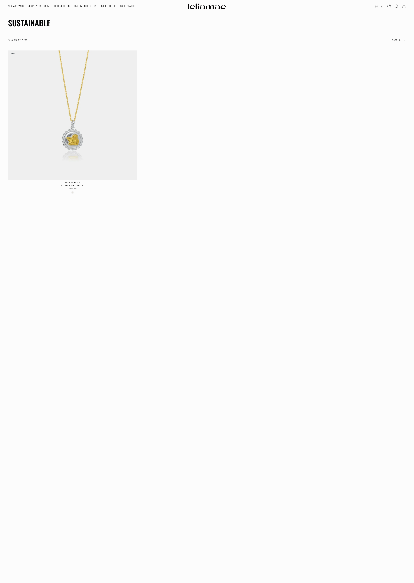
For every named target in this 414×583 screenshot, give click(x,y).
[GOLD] (72, 192)
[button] (39, 6)
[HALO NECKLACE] (72, 115)
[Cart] (404, 6)
